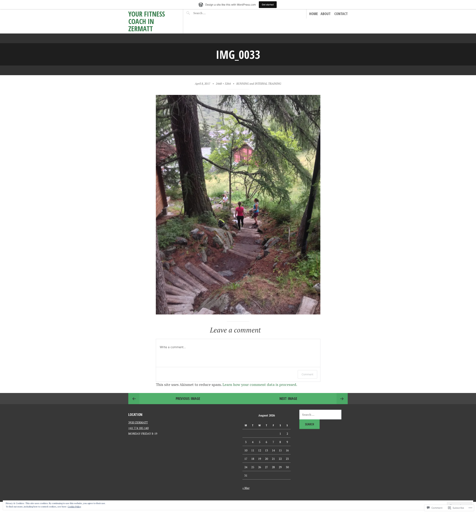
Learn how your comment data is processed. (260, 384)
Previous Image (188, 398)
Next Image (288, 398)
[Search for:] (208, 13)
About (326, 13)
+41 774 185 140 (138, 428)
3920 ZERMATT (138, 422)
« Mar (246, 488)
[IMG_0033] (238, 313)
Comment (307, 374)
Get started (268, 4)
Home (313, 13)
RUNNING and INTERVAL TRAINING (258, 83)
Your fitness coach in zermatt (146, 21)
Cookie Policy (74, 506)
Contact (341, 13)
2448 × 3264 (223, 83)
